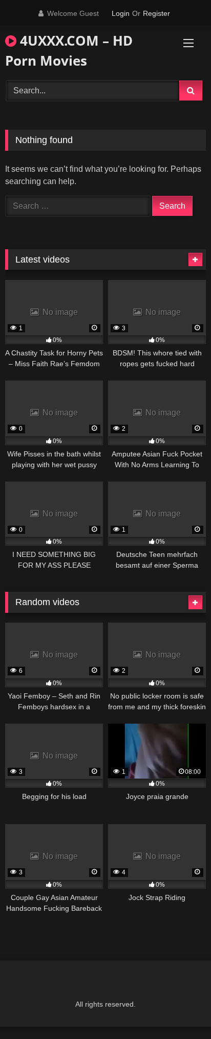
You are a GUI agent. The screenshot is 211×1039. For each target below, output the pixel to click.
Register (156, 13)
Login (121, 13)
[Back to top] (179, 1008)
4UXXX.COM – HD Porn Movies (69, 50)
